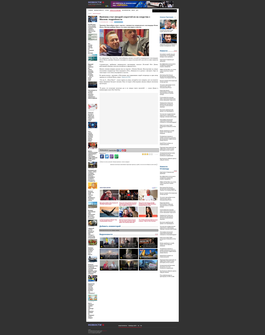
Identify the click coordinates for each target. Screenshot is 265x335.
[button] (148, 30)
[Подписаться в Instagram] (123, 150)
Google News (112, 150)
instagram (117, 230)
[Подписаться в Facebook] (118, 150)
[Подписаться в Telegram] (120, 150)
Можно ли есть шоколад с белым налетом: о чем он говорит (115, 161)
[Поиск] (175, 10)
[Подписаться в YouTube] (125, 150)
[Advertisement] (129, 175)
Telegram (113, 230)
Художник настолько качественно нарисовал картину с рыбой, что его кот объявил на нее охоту (133, 164)
